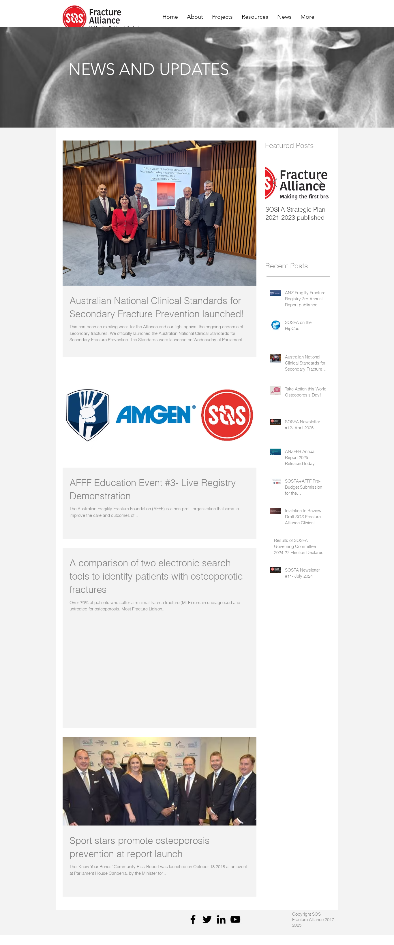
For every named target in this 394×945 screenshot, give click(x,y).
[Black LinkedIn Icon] (221, 919)
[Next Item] (319, 183)
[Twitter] (207, 919)
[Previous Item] (274, 183)
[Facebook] (193, 919)
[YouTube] (235, 919)
